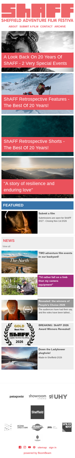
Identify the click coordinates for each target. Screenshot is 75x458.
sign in (52, 447)
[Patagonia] (17, 397)
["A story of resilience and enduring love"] (37, 177)
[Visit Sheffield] (37, 412)
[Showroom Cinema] (37, 397)
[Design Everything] (23, 427)
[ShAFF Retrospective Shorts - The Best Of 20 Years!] (37, 135)
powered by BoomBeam (37, 452)
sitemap (42, 447)
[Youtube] (29, 447)
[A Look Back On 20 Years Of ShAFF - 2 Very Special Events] (37, 51)
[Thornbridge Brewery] (37, 438)
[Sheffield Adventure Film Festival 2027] (37, 13)
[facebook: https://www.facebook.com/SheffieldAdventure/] (20, 447)
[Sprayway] (67, 427)
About (13, 26)
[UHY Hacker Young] (58, 397)
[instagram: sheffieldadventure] (25, 447)
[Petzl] (52, 427)
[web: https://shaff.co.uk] (34, 447)
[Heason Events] (37, 427)
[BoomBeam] (8, 427)
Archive (60, 26)
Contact (46, 26)
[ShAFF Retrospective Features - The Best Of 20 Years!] (37, 93)
